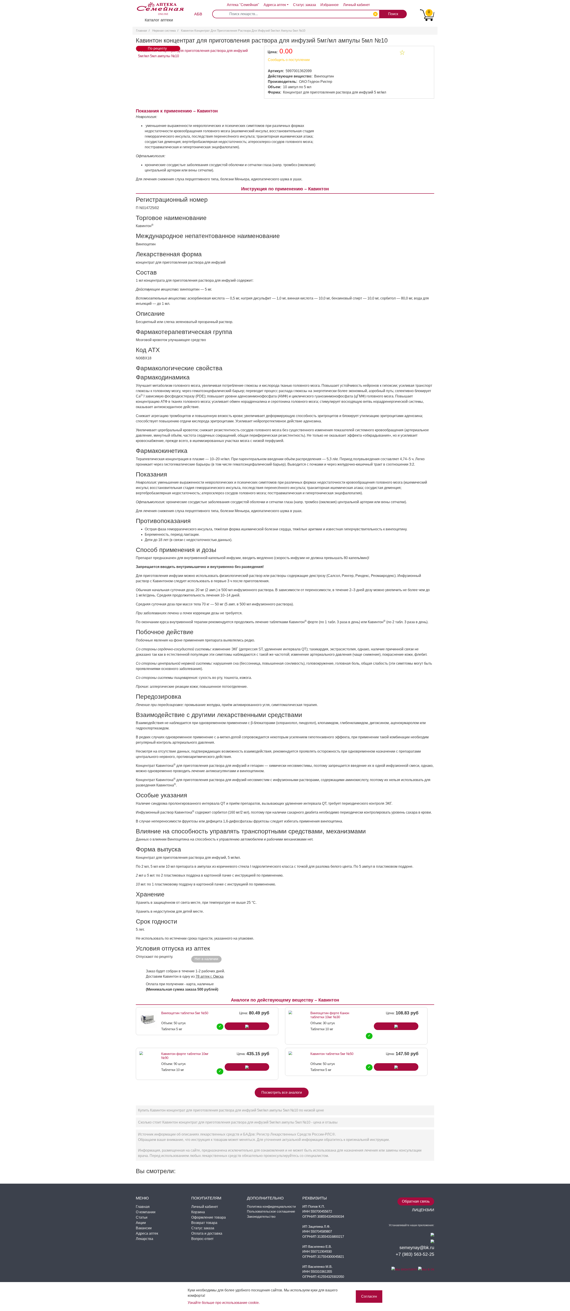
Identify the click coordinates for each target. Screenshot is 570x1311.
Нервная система (164, 30)
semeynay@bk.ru (416, 1247)
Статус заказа (304, 5)
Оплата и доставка (206, 1233)
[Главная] (158, 5)
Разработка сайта (416, 1260)
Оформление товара (208, 1217)
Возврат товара (204, 1223)
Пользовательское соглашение (271, 1211)
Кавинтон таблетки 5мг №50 (331, 1054)
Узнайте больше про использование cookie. (224, 1303)
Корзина (198, 1212)
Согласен (369, 1296)
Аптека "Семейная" (243, 5)
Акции (141, 1223)
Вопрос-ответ (202, 1239)
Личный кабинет (204, 1207)
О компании (145, 1212)
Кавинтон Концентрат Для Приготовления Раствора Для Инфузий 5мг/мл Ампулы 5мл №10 (243, 30)
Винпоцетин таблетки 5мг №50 (184, 1013)
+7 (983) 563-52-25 (415, 1254)
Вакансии (144, 1228)
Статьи (141, 1217)
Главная (141, 30)
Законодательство (261, 1216)
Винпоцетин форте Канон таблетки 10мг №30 (329, 1015)
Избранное (329, 5)
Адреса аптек (275, 5)
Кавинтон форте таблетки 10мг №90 (184, 1056)
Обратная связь (416, 1201)
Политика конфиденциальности (271, 1206)
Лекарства (144, 1239)
